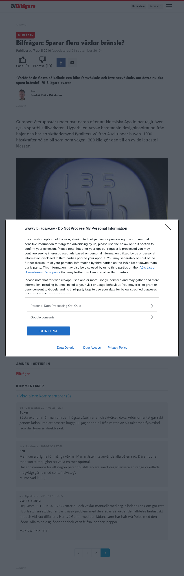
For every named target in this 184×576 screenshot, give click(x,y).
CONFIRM (48, 331)
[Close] (169, 228)
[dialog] (92, 288)
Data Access (92, 347)
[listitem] (92, 305)
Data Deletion (66, 347)
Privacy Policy (117, 347)
